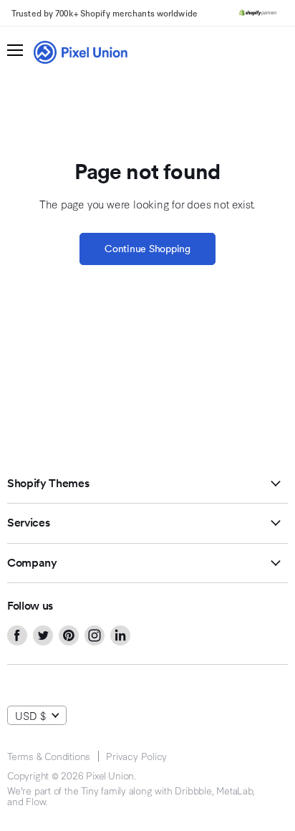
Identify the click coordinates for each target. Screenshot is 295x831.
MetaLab (234, 790)
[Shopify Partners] (258, 13)
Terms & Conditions (48, 756)
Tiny (89, 790)
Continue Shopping (147, 248)
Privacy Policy (136, 756)
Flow (35, 801)
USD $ (30, 715)
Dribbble (193, 790)
